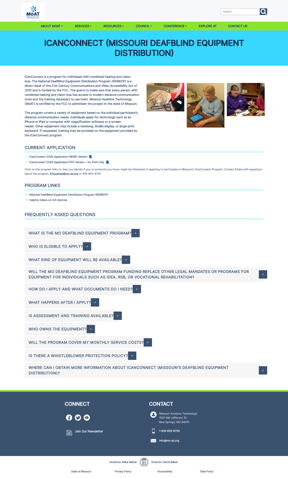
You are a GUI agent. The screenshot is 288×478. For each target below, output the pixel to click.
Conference (174, 26)
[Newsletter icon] (69, 433)
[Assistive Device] (205, 105)
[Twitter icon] (78, 418)
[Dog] (165, 97)
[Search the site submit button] (263, 11)
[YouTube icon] (87, 418)
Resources (113, 26)
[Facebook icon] (69, 418)
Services (82, 26)
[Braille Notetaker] (245, 100)
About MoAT (50, 26)
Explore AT (208, 26)
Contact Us (237, 26)
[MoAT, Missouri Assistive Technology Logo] (33, 11)
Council (143, 26)
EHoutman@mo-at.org (64, 173)
